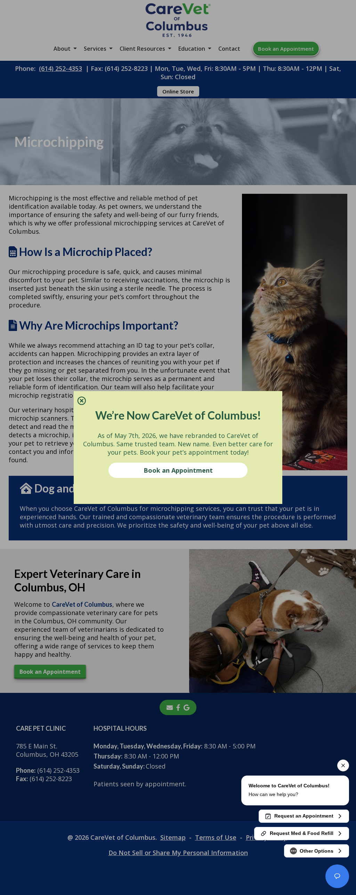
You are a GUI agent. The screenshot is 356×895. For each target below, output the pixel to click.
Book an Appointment (178, 470)
